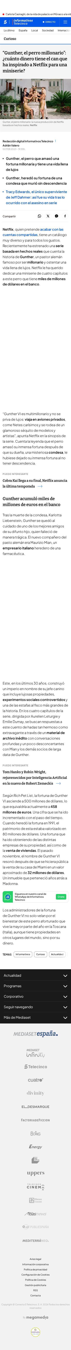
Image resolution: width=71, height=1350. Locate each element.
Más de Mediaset (17, 1017)
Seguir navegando (18, 1007)
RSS (35, 1290)
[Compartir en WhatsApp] (39, 216)
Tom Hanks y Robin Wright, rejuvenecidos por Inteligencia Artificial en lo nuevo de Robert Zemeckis (35, 778)
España (23, 30)
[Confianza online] (35, 1336)
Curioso (10, 39)
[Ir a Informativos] (22, 22)
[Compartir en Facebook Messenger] (56, 216)
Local (34, 30)
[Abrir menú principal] (65, 22)
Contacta (35, 1295)
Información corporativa (35, 1264)
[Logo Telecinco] (35, 1066)
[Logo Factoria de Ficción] (35, 1120)
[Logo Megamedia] (37, 1317)
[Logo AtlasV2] (35, 1214)
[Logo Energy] (35, 1147)
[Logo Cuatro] (35, 1080)
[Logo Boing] (35, 1133)
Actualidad (57, 954)
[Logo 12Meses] (35, 1200)
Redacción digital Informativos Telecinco (28, 141)
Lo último (9, 30)
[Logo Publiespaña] (35, 1227)
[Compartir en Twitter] (48, 216)
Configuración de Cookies (35, 1274)
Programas (12, 986)
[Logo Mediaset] (35, 1036)
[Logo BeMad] (36, 1160)
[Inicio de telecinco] (5, 22)
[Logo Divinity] (35, 1093)
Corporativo (13, 996)
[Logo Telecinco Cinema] (35, 1187)
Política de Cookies (35, 1279)
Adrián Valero (11, 145)
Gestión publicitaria (35, 1285)
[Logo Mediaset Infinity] (36, 1053)
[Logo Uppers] (35, 1173)
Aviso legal (35, 1259)
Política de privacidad (35, 1269)
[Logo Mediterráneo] (35, 1240)
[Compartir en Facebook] (65, 216)
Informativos (23, 954)
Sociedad (48, 30)
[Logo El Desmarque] (35, 1107)
